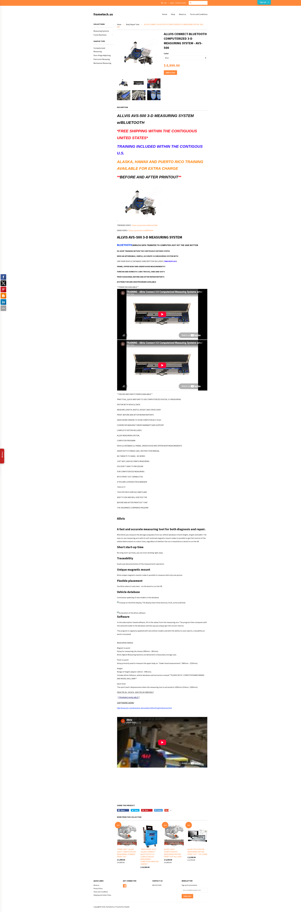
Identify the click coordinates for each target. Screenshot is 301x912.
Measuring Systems (101, 31)
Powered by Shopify (122, 907)
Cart (165, 3)
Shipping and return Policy (102, 895)
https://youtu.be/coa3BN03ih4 (140, 230)
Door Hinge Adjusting (102, 55)
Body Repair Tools (132, 24)
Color (166, 53)
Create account (180, 3)
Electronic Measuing (101, 59)
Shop (173, 14)
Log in (172, 3)
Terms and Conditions (199, 14)
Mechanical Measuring (102, 63)
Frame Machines (100, 35)
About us (182, 14)
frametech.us (103, 14)
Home (164, 14)
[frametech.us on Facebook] (124, 886)
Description (122, 107)
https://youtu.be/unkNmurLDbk (144, 225)
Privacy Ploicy (98, 889)
